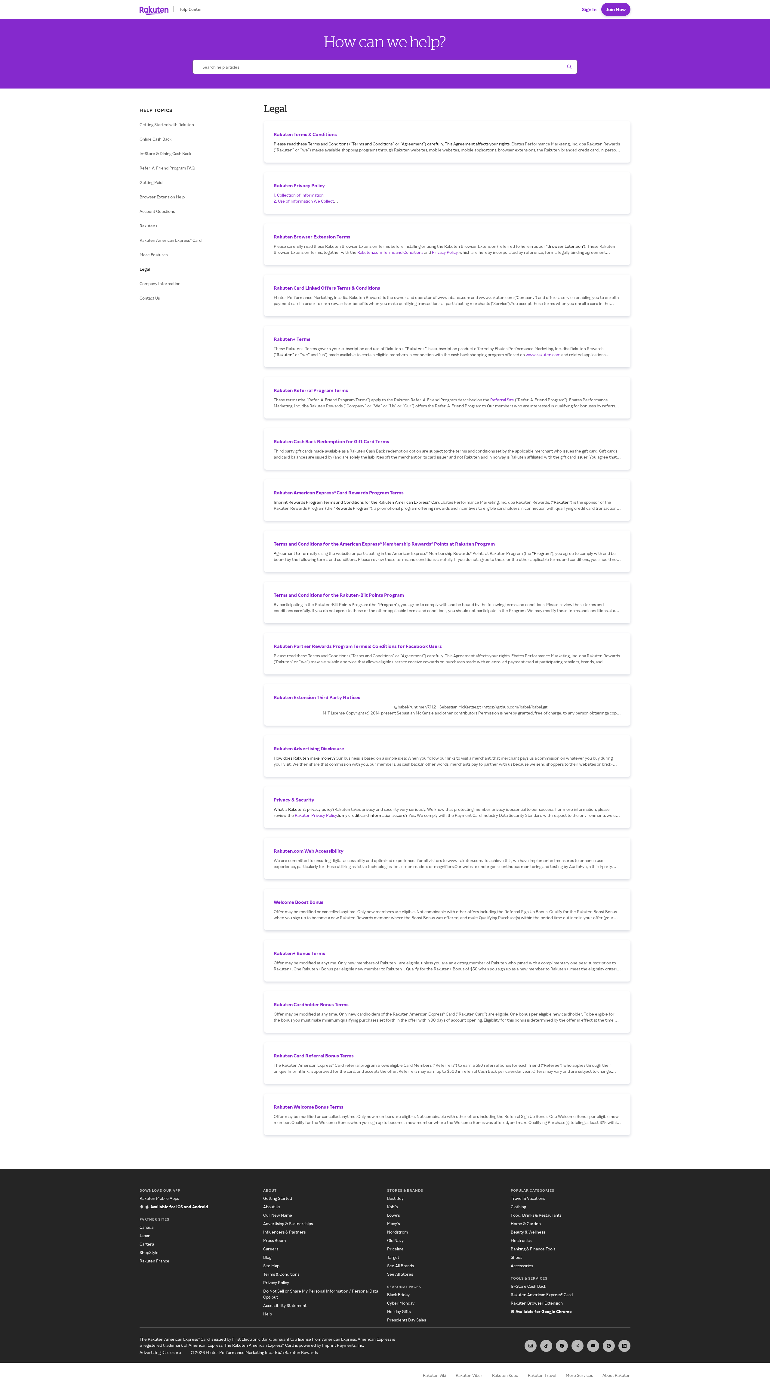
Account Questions (157, 211)
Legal (145, 269)
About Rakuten (616, 1375)
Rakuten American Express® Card (171, 240)
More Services (579, 1375)
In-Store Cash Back (528, 1286)
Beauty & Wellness (528, 1231)
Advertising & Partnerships (288, 1223)
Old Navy (395, 1240)
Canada (146, 1227)
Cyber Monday (400, 1303)
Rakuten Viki (434, 1375)
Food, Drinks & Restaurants (536, 1215)
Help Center (190, 9)
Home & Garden (526, 1223)
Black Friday (398, 1294)
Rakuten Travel (542, 1375)
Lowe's (393, 1215)
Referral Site (502, 399)
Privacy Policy (444, 252)
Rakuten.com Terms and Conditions (390, 252)
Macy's (393, 1223)
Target (393, 1257)
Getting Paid (151, 182)
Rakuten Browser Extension (537, 1303)
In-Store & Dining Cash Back (165, 153)
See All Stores (400, 1274)
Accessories (522, 1265)
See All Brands (400, 1265)
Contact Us (150, 297)
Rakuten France (154, 1260)
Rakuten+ (149, 225)
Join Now (616, 9)
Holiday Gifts (399, 1311)
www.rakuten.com (543, 354)
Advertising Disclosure (160, 1352)
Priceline (395, 1248)
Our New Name (277, 1215)
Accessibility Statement (284, 1305)
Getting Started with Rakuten (167, 124)
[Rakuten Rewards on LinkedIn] (624, 1346)
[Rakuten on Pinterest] (609, 1346)
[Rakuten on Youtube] (593, 1346)
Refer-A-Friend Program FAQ (167, 167)
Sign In (589, 9)
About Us (271, 1206)
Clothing (518, 1206)
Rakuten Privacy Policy (316, 815)
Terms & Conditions (281, 1274)
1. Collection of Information (299, 195)
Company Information (160, 283)
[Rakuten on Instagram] (531, 1346)
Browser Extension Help (162, 196)
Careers (270, 1248)
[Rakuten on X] (577, 1346)
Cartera (147, 1243)
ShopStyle (149, 1252)
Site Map (271, 1265)
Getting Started (277, 1198)
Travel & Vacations (528, 1198)
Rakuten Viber (469, 1375)
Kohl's (392, 1206)
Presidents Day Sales (406, 1319)
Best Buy (395, 1198)
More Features (154, 254)
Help (267, 1313)
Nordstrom (397, 1231)
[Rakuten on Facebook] (562, 1346)
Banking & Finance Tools (533, 1248)
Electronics (521, 1240)
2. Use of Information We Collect (304, 201)
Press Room (274, 1240)
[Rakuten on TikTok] (546, 1346)
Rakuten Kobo (505, 1375)
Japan (145, 1235)
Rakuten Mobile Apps (159, 1198)
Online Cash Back (155, 139)
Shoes (516, 1257)
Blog (267, 1257)
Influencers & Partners (284, 1231)
